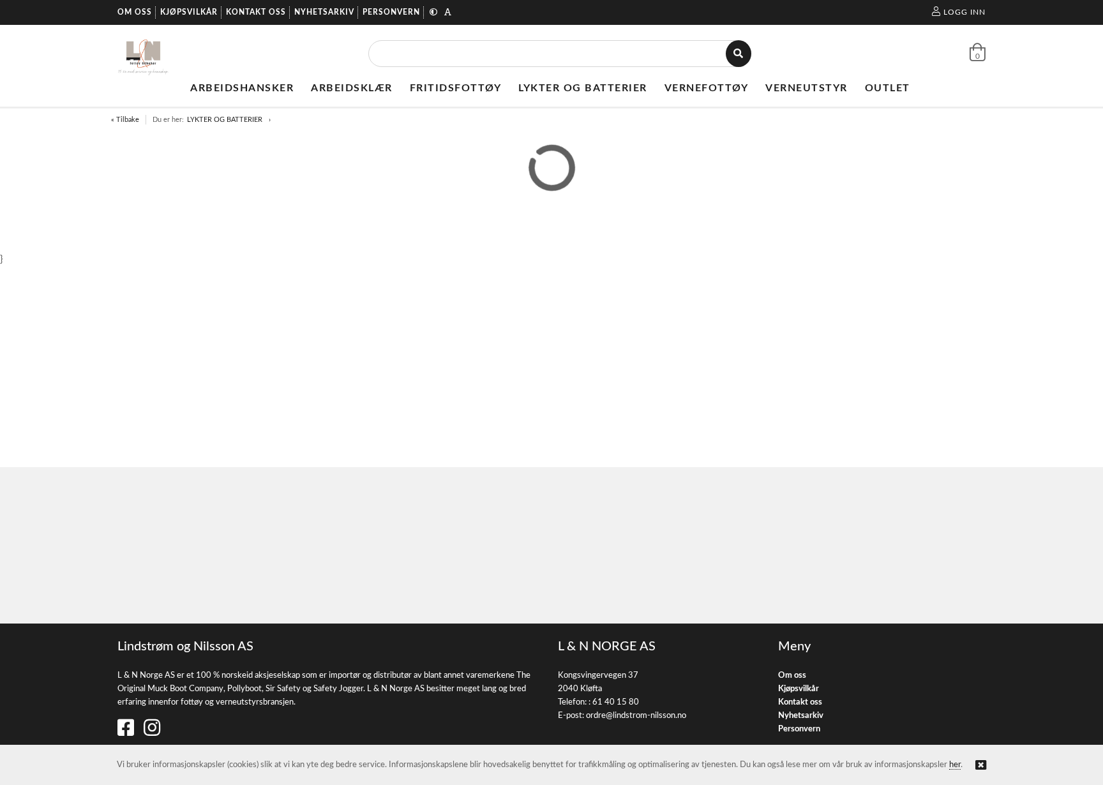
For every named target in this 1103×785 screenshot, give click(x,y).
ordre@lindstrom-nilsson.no (636, 716)
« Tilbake (125, 119)
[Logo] (143, 53)
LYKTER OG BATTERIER (224, 119)
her (955, 765)
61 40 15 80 (615, 702)
